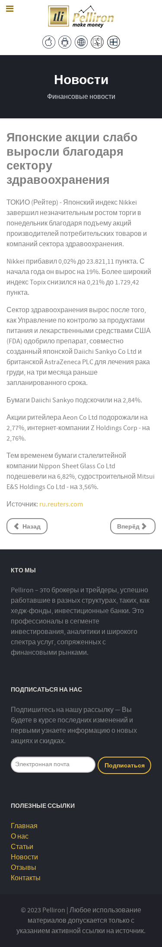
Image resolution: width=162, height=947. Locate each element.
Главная (24, 826)
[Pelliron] (81, 16)
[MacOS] (97, 41)
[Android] (65, 41)
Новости (24, 857)
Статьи (22, 847)
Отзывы (23, 868)
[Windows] (113, 41)
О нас (20, 836)
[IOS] (49, 41)
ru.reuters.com (61, 504)
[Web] (81, 41)
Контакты (26, 878)
